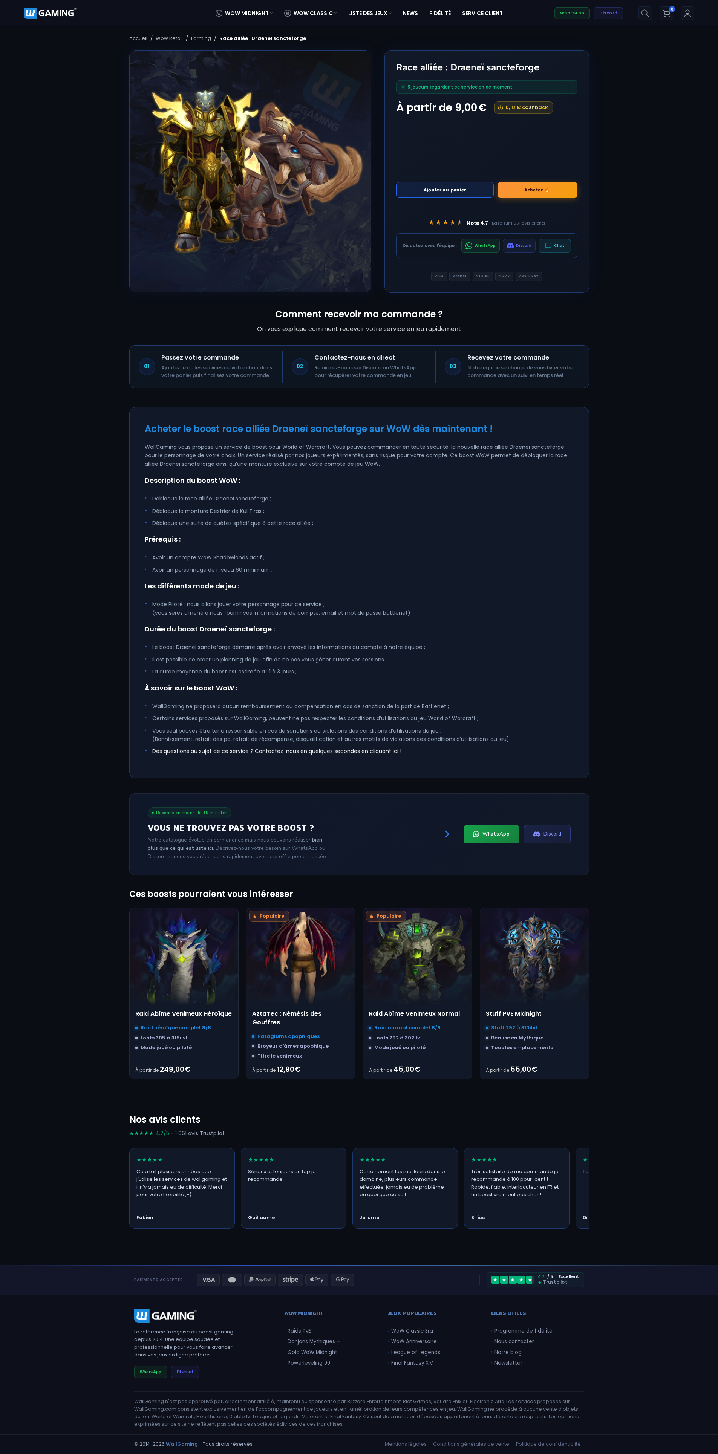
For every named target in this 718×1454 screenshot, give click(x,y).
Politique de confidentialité (548, 1444)
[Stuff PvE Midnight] (534, 962)
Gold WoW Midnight (312, 1352)
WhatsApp (572, 13)
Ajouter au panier (445, 190)
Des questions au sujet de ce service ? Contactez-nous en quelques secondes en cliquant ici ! (276, 751)
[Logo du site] (50, 13)
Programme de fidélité (523, 1331)
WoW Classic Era (412, 1331)
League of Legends (415, 1352)
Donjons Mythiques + (314, 1341)
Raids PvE (299, 1331)
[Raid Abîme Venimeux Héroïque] (184, 962)
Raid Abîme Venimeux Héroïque (183, 1013)
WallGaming (182, 1444)
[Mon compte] (687, 13)
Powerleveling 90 (309, 1363)
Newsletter (508, 1363)
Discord (608, 13)
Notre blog (508, 1352)
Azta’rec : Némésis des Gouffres (286, 1017)
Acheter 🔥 (537, 190)
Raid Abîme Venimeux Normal (414, 1013)
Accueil (138, 38)
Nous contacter (514, 1341)
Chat (559, 245)
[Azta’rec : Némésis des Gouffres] (300, 962)
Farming (201, 38)
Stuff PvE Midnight (514, 1013)
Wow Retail (169, 38)
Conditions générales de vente (471, 1444)
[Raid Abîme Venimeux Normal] (417, 962)
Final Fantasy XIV (412, 1363)
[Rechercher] (645, 13)
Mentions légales (406, 1444)
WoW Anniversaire (414, 1341)
